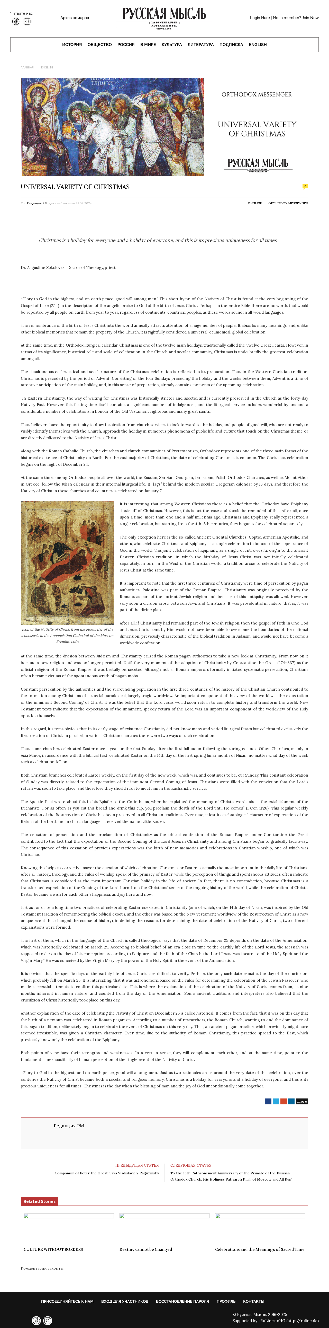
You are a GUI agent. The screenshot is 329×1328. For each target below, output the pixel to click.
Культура (172, 44)
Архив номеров (74, 17)
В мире (148, 44)
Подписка (231, 44)
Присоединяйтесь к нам (67, 1301)
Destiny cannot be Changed (146, 1249)
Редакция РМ (37, 203)
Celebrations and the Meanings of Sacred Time (260, 1249)
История (72, 44)
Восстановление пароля (182, 1301)
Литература (201, 44)
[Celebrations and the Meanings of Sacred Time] (260, 1228)
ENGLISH (258, 44)
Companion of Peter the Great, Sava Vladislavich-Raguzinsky (107, 1173)
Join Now (310, 17)
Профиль (226, 1301)
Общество (100, 44)
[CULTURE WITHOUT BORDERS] (69, 1228)
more (302, 1101)
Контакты (253, 1301)
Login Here (260, 17)
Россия (126, 44)
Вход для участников (124, 1301)
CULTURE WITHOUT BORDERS (53, 1249)
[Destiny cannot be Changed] (165, 1228)
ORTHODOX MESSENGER (288, 203)
